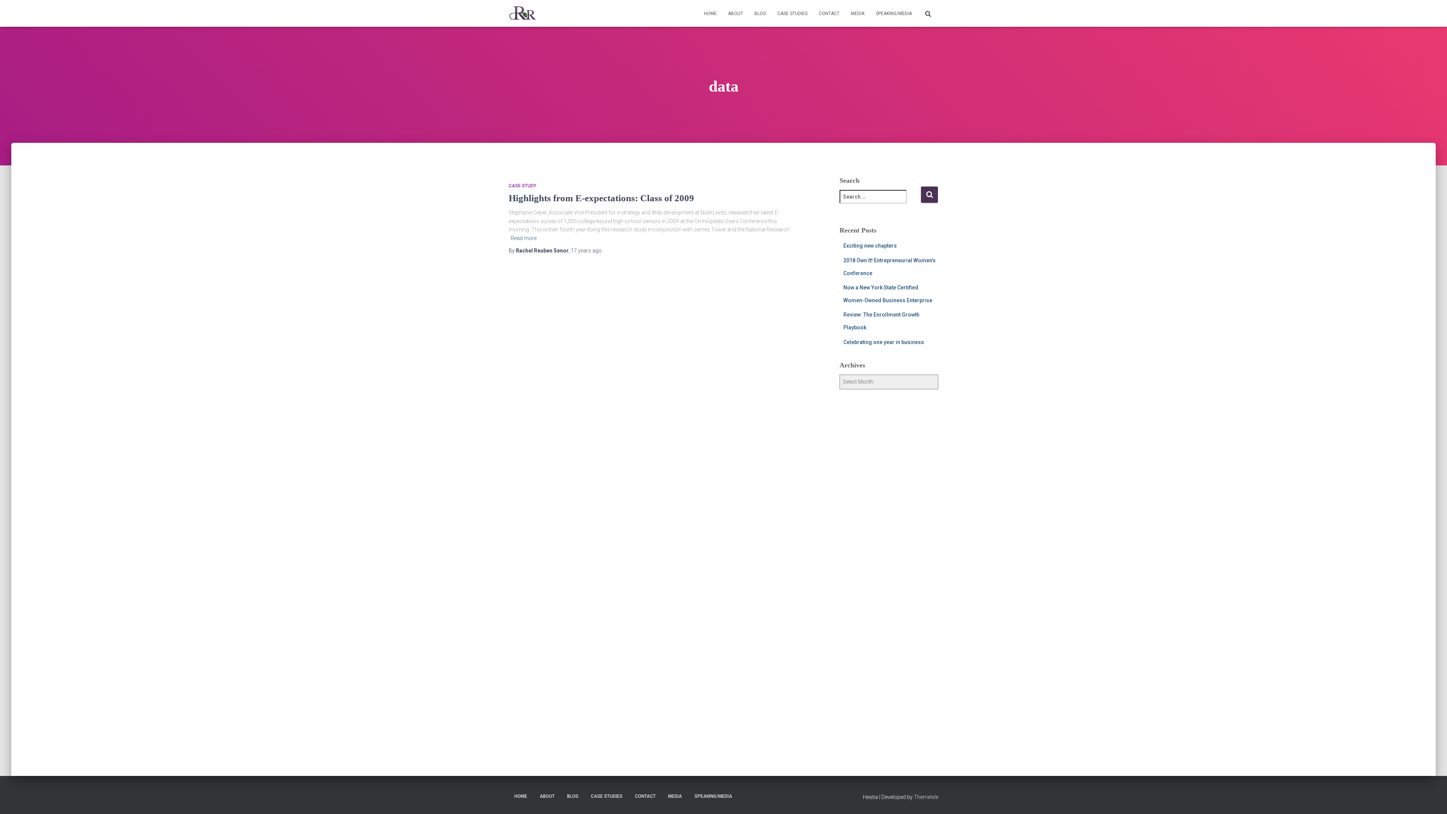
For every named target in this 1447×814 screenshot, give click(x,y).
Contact (829, 13)
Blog (760, 13)
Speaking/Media (894, 13)
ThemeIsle (926, 797)
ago (586, 251)
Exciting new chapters (870, 246)
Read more (524, 238)
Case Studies (792, 13)
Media (857, 13)
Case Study (522, 185)
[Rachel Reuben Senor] (523, 13)
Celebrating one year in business (883, 342)
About (735, 13)
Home (710, 13)
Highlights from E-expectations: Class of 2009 (601, 198)
